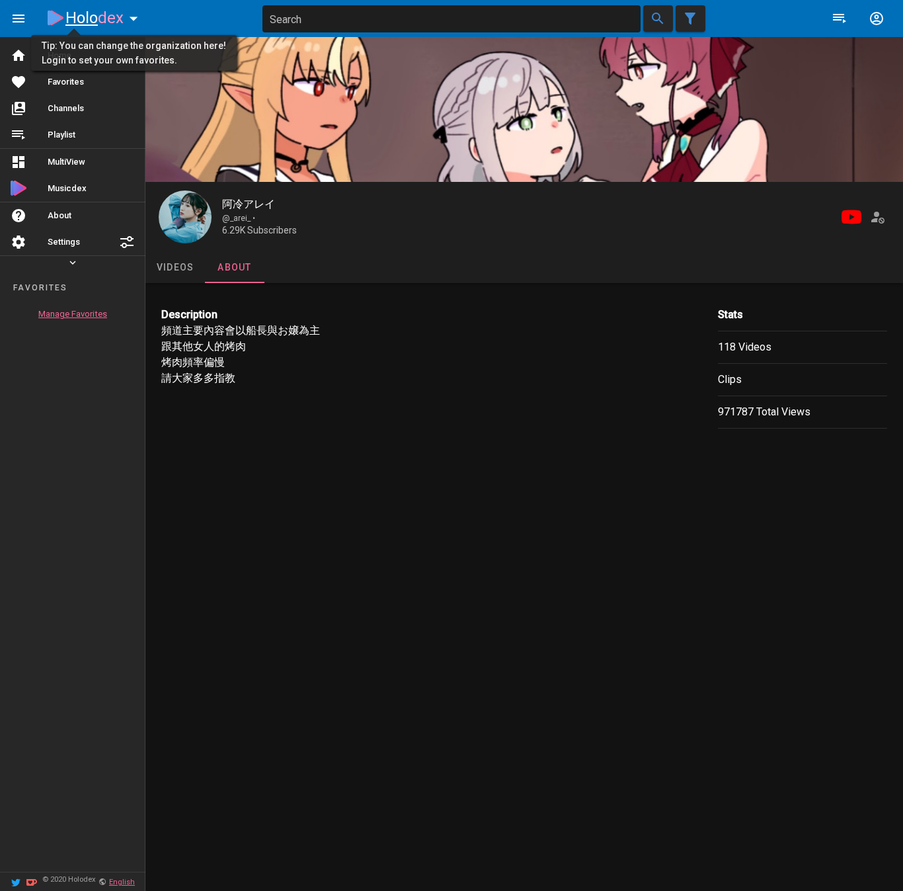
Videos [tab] (175, 267)
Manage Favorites (72, 314)
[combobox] (451, 18)
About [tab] (234, 267)
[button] (127, 242)
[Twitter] (16, 881)
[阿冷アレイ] (185, 217)
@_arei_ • (238, 218)
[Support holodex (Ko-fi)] (31, 881)
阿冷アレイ (248, 204)
